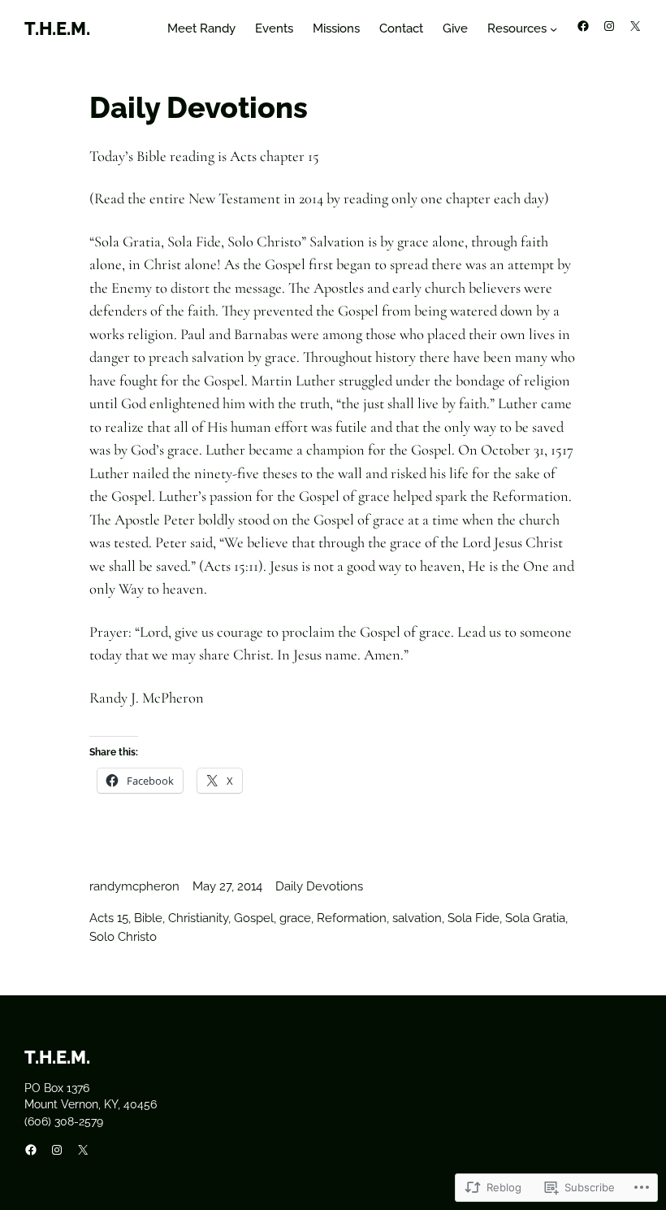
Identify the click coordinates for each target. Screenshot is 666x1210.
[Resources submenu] (553, 29)
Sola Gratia (535, 918)
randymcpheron (134, 886)
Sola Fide (474, 918)
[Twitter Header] (635, 26)
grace (295, 918)
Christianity (198, 918)
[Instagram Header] (609, 26)
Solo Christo (123, 936)
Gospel (254, 918)
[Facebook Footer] (30, 1149)
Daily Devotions (319, 886)
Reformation (352, 918)
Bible (148, 918)
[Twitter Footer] (82, 1149)
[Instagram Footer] (56, 1149)
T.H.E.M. (57, 28)
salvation (417, 918)
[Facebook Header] (583, 26)
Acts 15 (108, 918)
